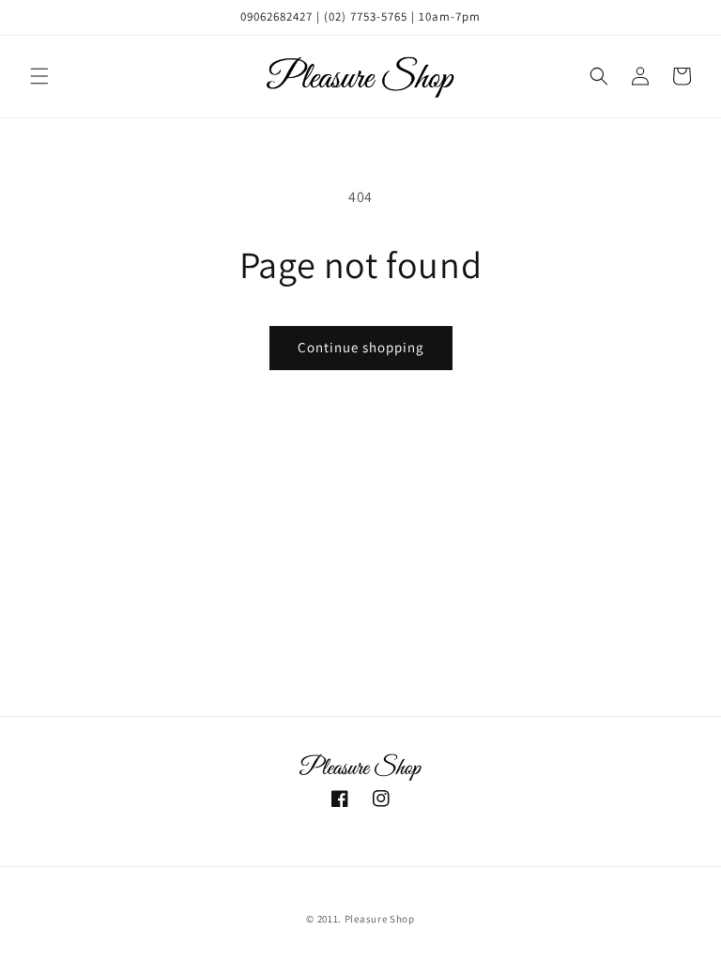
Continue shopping (361, 347)
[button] (39, 76)
